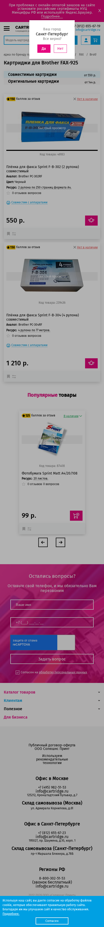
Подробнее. (11, 914)
